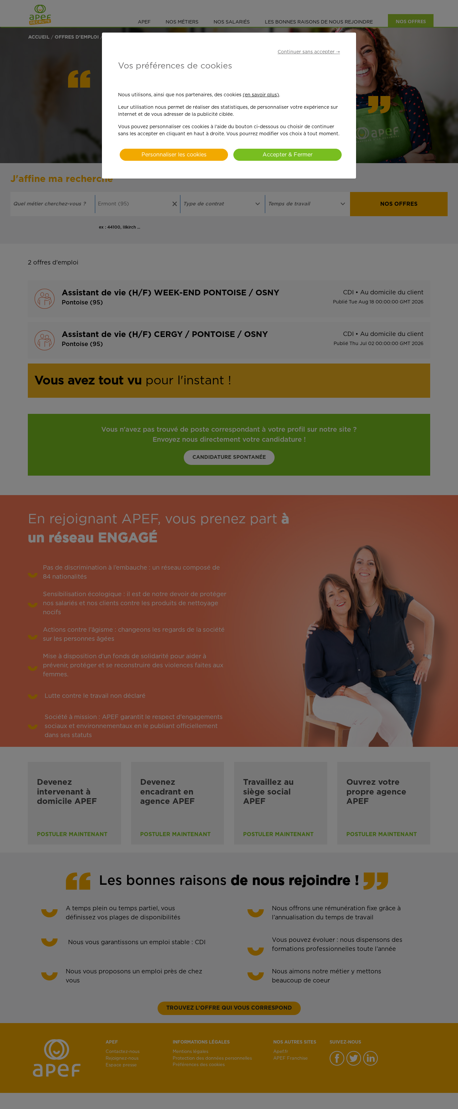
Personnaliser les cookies (174, 154)
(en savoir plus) (261, 95)
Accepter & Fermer (287, 154)
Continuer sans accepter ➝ (309, 52)
